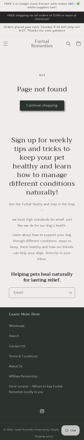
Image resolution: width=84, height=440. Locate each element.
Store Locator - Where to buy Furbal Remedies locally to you (35, 389)
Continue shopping (42, 105)
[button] (6, 44)
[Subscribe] (70, 292)
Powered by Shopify (47, 429)
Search (14, 336)
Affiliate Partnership (23, 376)
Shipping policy (44, 436)
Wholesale (16, 326)
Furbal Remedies (24, 429)
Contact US (17, 346)
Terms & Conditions (23, 356)
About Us (16, 366)
